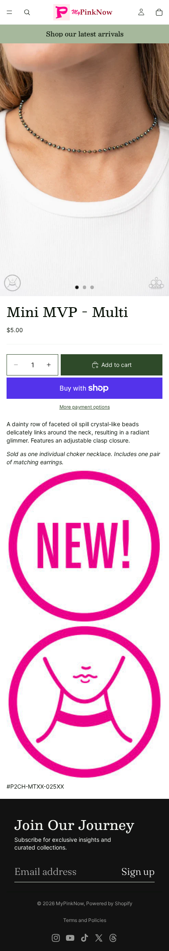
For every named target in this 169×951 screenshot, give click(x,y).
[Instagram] (56, 938)
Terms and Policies (84, 920)
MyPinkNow (70, 903)
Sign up (138, 871)
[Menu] (9, 12)
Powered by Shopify (109, 903)
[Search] (27, 12)
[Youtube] (70, 938)
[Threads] (113, 938)
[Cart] (159, 12)
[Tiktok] (84, 938)
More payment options (84, 407)
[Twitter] (99, 938)
